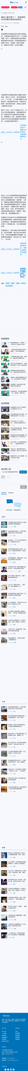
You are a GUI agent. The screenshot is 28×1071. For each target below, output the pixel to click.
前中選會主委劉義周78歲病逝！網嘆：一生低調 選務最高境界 (4, 614)
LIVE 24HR (6, 7)
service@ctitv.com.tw (12, 1060)
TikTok (13, 1069)
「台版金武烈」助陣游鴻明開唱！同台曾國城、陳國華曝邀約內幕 (4, 935)
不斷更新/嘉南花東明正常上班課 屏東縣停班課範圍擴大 (4, 525)
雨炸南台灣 (14, 7)
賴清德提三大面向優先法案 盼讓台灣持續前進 (5, 386)
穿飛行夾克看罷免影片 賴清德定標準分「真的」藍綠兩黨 (5, 365)
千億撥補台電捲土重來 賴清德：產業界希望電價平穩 (5, 358)
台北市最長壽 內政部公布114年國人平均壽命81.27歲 (4, 605)
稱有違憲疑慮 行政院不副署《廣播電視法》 (4, 640)
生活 (15, 544)
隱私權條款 (4, 1037)
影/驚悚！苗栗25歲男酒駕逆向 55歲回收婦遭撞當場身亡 (4, 727)
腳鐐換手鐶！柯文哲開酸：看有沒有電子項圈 (5, 458)
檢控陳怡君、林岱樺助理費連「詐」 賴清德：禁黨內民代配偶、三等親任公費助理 (5, 393)
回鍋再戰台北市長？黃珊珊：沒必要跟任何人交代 (5, 409)
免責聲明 (4, 1039)
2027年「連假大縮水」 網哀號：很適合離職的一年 (4, 587)
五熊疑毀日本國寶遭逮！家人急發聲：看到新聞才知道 (4, 926)
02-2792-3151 (11, 1058)
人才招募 (4, 1033)
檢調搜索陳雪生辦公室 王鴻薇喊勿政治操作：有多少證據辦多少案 (4, 763)
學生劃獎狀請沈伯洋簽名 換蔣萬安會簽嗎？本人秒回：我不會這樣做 (5, 416)
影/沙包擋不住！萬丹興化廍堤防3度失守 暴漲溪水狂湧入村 (4, 745)
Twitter (3, 1069)
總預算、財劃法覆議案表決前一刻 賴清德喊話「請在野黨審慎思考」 (5, 379)
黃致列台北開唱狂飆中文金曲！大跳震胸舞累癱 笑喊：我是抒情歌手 (4, 855)
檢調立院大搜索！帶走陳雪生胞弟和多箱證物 (4, 780)
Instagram (8, 1069)
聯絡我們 (17, 1035)
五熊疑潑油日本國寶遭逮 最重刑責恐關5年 (4, 918)
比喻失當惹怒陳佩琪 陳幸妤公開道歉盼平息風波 (5, 430)
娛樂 (14, 624)
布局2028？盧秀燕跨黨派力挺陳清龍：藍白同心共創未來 (5, 451)
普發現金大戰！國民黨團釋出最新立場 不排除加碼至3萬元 (4, 569)
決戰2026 (21, 7)
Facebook (5, 1069)
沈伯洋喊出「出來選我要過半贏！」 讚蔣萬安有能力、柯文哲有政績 (5, 444)
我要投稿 (17, 1039)
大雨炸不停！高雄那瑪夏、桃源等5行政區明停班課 (4, 631)
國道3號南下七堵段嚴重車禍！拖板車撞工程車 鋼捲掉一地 (4, 736)
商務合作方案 (5, 1041)
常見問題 (17, 1033)
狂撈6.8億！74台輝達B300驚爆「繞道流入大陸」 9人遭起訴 (4, 771)
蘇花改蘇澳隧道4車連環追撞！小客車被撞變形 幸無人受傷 (4, 718)
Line (11, 1069)
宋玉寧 (17, 23)
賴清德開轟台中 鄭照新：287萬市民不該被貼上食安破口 (5, 344)
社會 (14, 535)
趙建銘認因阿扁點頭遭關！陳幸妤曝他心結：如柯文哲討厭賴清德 (5, 437)
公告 (16, 1031)
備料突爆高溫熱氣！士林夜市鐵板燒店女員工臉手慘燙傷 (4, 533)
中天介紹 (4, 1031)
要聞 (15, 526)
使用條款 (4, 1035)
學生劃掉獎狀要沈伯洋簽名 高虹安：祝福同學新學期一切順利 (4, 551)
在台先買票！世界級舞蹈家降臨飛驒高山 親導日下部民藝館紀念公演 (4, 864)
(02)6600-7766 (9, 1054)
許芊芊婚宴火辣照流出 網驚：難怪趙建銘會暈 (4, 578)
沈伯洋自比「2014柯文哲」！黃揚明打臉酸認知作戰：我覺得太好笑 (5, 423)
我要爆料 (17, 1037)
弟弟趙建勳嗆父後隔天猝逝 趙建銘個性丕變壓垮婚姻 (4, 596)
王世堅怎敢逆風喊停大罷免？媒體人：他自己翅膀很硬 (5, 351)
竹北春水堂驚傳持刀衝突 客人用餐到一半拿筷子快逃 (4, 754)
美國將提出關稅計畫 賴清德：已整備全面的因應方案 (5, 372)
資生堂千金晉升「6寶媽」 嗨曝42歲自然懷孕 (4, 909)
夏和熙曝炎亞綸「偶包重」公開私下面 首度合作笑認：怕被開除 (4, 882)
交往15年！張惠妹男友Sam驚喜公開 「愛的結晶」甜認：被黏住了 (4, 873)
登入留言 (23, 472)
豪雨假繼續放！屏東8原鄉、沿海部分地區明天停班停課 (4, 560)
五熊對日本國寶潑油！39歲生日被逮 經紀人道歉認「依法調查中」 (4, 622)
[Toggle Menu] (25, 7)
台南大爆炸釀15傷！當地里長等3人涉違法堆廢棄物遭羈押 (4, 789)
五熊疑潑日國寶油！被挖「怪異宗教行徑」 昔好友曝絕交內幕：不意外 (4, 900)
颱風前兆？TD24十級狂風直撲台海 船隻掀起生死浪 (4, 542)
